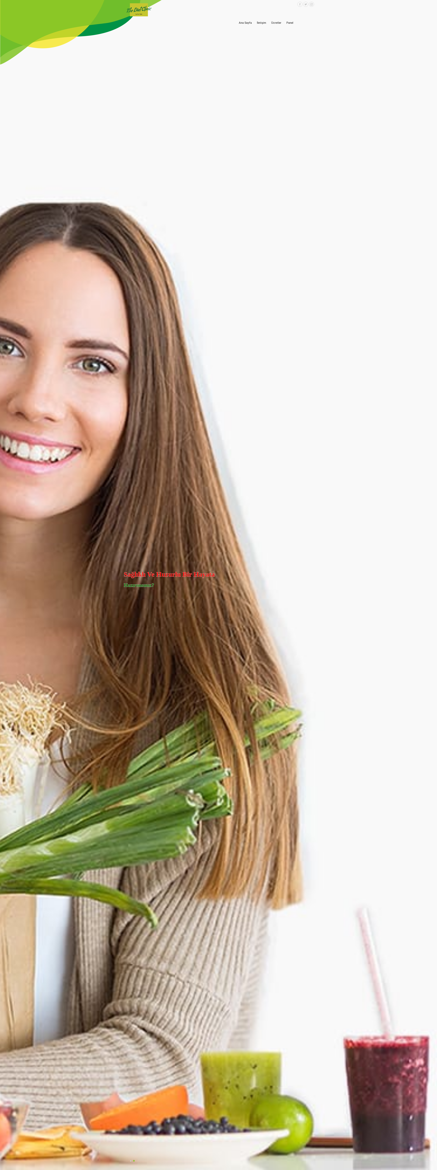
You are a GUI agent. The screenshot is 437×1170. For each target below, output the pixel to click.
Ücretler (276, 22)
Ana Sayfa (245, 22)
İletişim (261, 22)
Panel (289, 22)
